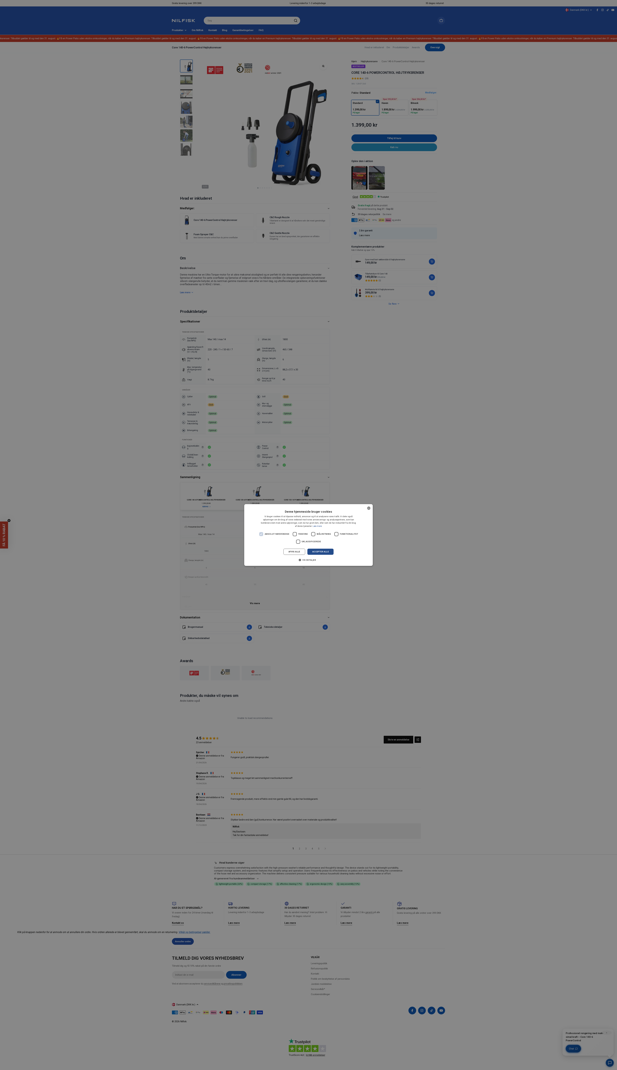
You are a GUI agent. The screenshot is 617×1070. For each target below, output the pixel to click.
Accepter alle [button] (320, 552)
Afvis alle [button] (294, 552)
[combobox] (368, 508)
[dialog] (308, 535)
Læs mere (317, 526)
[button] (308, 560)
